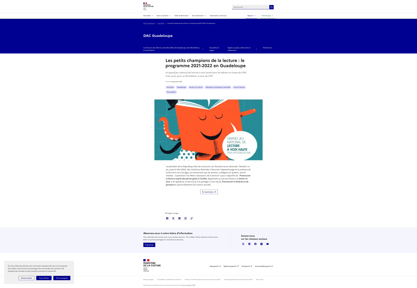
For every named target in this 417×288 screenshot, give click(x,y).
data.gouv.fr (214, 266)
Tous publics (171, 92)
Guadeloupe (181, 87)
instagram (261, 244)
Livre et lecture (239, 87)
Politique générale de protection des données (238, 280)
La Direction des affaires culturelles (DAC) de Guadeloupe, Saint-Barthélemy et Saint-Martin (171, 49)
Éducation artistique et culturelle (218, 87)
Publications (267, 48)
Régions (250, 16)
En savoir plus (207, 192)
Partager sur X (173, 218)
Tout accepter (62, 278)
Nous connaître (162, 16)
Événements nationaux (218, 16)
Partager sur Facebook (167, 218)
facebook (255, 244)
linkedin (249, 244)
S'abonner (149, 245)
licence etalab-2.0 (187, 285)
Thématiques (266, 16)
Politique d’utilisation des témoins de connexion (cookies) (202, 280)
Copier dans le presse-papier (191, 218)
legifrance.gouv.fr (230, 266)
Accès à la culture (195, 87)
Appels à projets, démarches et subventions (239, 49)
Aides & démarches (181, 16)
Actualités (147, 16)
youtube (267, 244)
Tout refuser (44, 278)
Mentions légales (148, 280)
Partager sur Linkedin (179, 218)
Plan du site (259, 280)
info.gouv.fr (246, 266)
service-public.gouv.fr (263, 266)
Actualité (170, 87)
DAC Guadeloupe (149, 23)
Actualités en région (214, 49)
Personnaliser (26, 278)
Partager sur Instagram (185, 218)
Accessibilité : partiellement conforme (169, 280)
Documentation (198, 16)
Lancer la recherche (271, 7)
